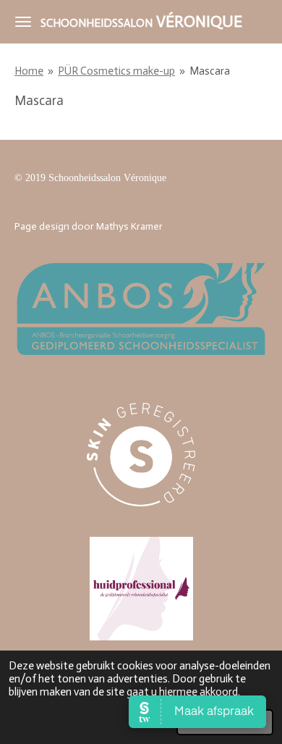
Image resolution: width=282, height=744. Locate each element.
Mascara (209, 71)
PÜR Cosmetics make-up (116, 71)
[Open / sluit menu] (23, 21)
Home (28, 71)
